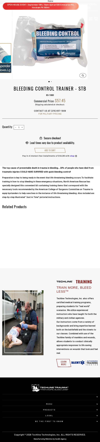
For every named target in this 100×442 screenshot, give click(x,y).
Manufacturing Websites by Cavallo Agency (50, 439)
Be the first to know (49, 421)
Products (49, 410)
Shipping (39, 104)
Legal (49, 415)
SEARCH (81, 18)
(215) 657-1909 (58, 110)
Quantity (7, 127)
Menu (49, 404)
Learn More (64, 363)
